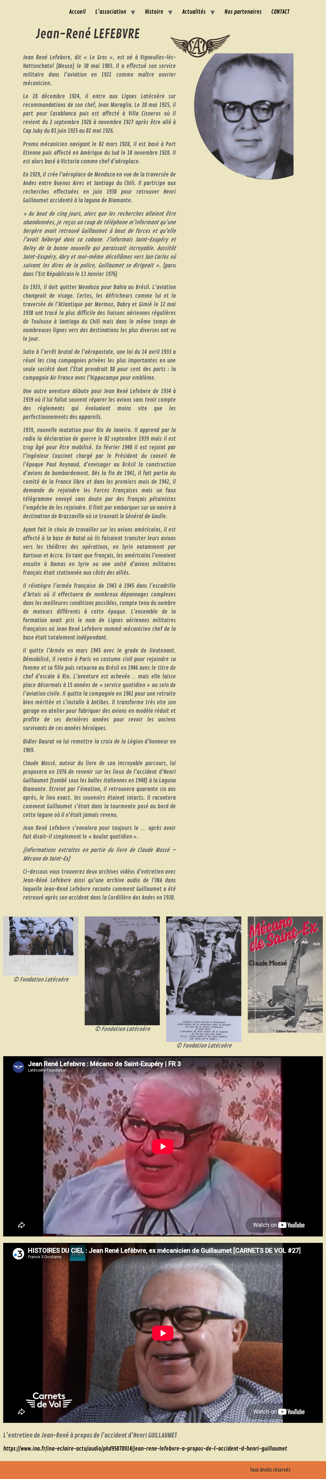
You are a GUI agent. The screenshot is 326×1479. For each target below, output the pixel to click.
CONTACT (280, 11)
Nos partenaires (243, 11)
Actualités (194, 11)
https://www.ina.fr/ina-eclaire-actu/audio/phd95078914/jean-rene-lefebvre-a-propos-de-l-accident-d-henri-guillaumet (145, 1448)
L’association (110, 11)
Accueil (77, 11)
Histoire (154, 11)
